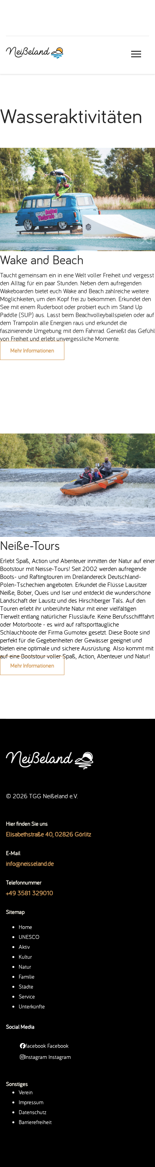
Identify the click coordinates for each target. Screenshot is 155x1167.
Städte (26, 986)
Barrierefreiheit (35, 1122)
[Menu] (136, 54)
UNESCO (29, 937)
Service (27, 996)
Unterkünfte (32, 1006)
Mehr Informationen (32, 350)
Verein (26, 1092)
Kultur (25, 956)
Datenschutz (32, 1112)
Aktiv (24, 946)
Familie (27, 976)
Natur (25, 966)
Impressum (31, 1102)
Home (25, 927)
